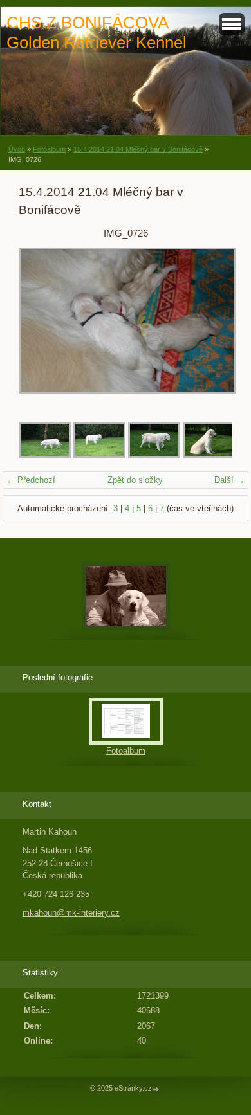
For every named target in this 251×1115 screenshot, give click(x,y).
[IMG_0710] (154, 455)
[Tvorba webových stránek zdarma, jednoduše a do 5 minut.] (156, 1089)
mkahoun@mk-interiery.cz (71, 913)
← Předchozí (30, 480)
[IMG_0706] (99, 455)
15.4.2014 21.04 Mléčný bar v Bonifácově (138, 149)
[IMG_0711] (209, 455)
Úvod (16, 149)
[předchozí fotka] (39, 327)
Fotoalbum (49, 149)
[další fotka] (211, 327)
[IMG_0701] (45, 455)
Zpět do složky (135, 480)
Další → (229, 480)
